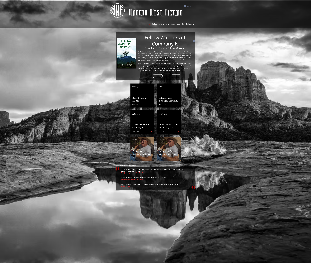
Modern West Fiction (156, 12)
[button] (193, 40)
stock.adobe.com (132, 165)
